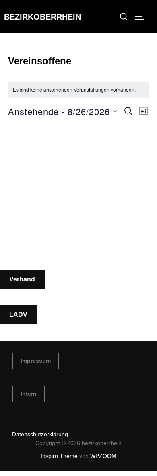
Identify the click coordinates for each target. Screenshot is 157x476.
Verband (22, 279)
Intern (29, 393)
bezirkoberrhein (42, 16)
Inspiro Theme (59, 456)
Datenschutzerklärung (40, 434)
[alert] (78, 90)
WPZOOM (103, 456)
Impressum (36, 360)
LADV (18, 314)
